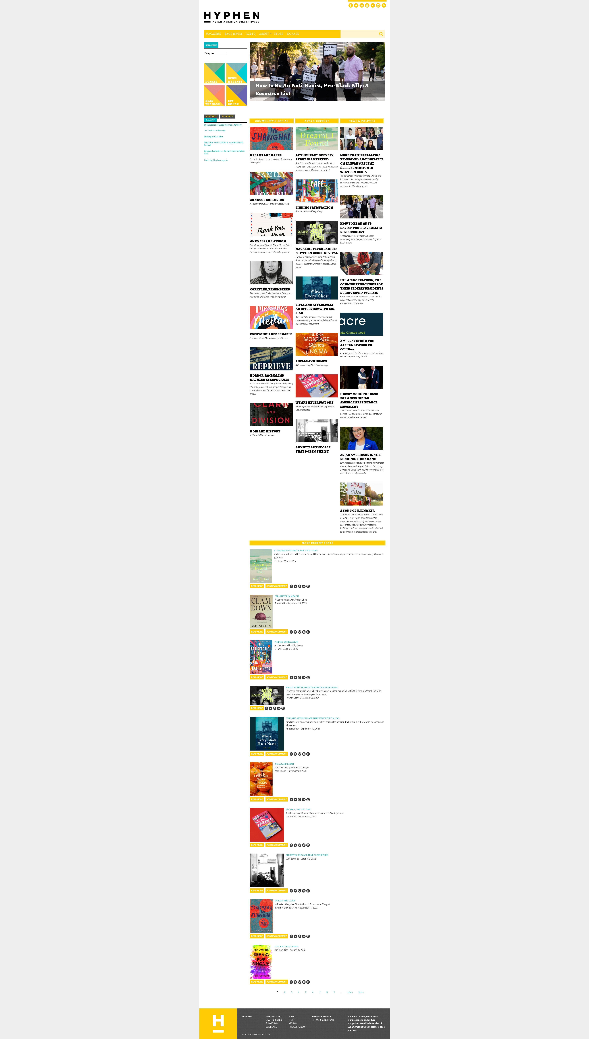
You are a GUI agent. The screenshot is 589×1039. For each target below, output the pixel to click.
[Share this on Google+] (299, 586)
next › (350, 992)
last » (361, 992)
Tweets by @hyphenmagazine (216, 160)
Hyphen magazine (218, 1024)
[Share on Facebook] (291, 586)
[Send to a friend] (304, 586)
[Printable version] (308, 586)
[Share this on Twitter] (295, 586)
